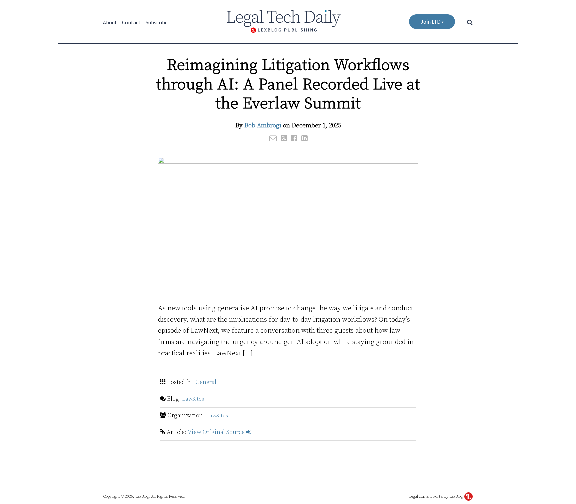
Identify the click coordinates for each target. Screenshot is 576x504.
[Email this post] (273, 138)
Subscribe (157, 22)
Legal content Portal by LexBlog (436, 496)
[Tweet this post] (284, 138)
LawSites (193, 399)
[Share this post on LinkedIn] (304, 138)
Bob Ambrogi (262, 125)
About (110, 22)
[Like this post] (294, 138)
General (205, 382)
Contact (131, 22)
